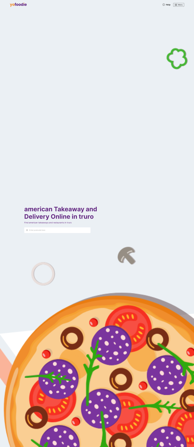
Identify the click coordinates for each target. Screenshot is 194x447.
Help (168, 4)
